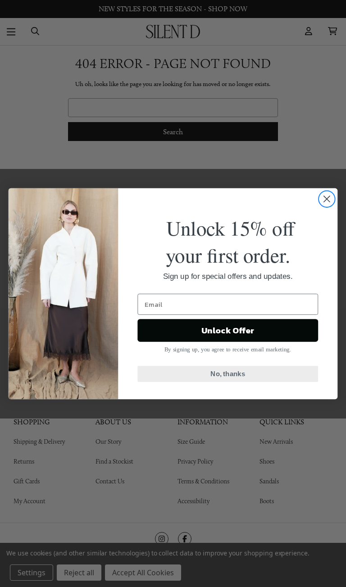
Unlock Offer (227, 330)
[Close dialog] (326, 198)
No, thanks (227, 373)
